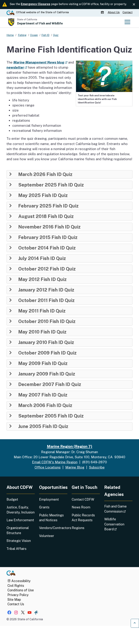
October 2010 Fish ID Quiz (46, 321)
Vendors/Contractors (53, 528)
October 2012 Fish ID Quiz (47, 269)
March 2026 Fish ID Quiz (45, 174)
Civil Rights (15, 586)
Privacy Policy (18, 595)
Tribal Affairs (16, 549)
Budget (12, 499)
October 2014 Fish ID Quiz (47, 248)
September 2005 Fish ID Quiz (51, 416)
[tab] (69, 174)
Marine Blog (74, 467)
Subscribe (97, 467)
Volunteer (46, 536)
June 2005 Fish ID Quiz (43, 426)
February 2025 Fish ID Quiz (48, 206)
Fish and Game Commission (118, 508)
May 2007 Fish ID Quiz (42, 395)
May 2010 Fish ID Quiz (42, 332)
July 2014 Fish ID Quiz (42, 258)
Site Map (14, 599)
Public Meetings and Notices (51, 517)
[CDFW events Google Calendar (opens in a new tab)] (103, 12)
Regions (78, 528)
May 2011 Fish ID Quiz (42, 311)
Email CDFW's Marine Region (54, 462)
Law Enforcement (20, 520)
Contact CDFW (83, 499)
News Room (81, 507)
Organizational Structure (18, 530)
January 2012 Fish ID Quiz (46, 290)
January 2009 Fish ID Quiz (46, 374)
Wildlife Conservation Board (118, 524)
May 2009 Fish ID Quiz (43, 363)
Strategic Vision (19, 541)
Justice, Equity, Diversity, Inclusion (21, 509)
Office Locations (48, 467)
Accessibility (21, 581)
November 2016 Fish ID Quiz (49, 227)
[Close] (134, 4)
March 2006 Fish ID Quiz (45, 405)
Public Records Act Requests (83, 517)
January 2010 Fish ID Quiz (46, 342)
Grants (44, 507)
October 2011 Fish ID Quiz (46, 300)
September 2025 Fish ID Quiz (51, 185)
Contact (127, 12)
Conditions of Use (20, 590)
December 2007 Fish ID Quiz (49, 384)
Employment (49, 499)
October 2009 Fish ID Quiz (47, 353)
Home (10, 35)
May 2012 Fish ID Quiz (42, 279)
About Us (114, 12)
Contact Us (15, 604)
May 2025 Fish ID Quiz (43, 195)
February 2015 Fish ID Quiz (47, 237)
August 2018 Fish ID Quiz (46, 216)
